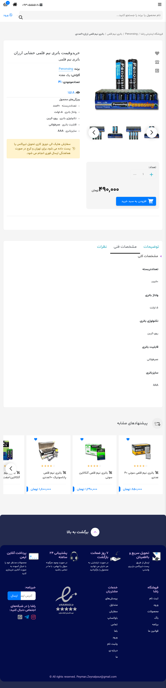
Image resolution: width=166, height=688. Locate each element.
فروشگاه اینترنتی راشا (152, 34)
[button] (93, 132)
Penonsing (131, 34)
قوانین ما (153, 631)
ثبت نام (153, 599)
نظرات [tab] (102, 246)
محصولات (152, 612)
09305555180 (31, 5)
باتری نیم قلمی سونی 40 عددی (141, 475)
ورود (155, 605)
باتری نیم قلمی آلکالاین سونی (95, 475)
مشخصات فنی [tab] (125, 246)
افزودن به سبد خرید (133, 201)
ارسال (14, 596)
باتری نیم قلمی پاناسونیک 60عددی (54, 475)
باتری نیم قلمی (114, 34)
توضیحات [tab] (151, 246)
